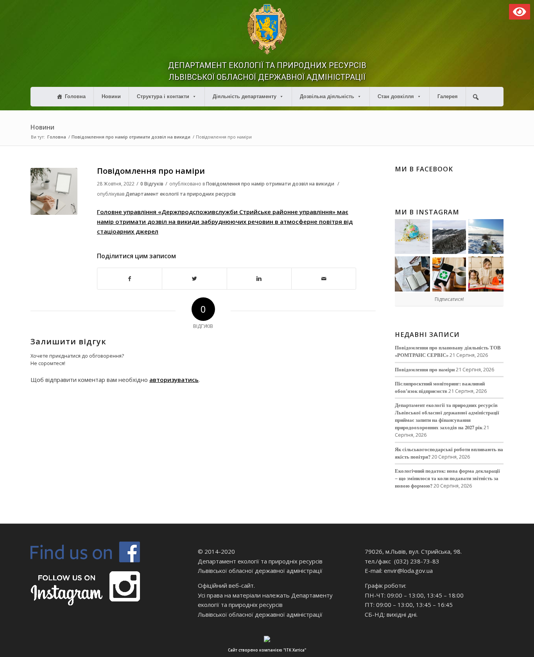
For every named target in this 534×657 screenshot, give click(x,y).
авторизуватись (174, 379)
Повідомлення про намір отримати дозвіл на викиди (131, 137)
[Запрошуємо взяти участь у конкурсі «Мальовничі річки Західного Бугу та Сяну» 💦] (486, 274)
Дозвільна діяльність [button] (327, 96)
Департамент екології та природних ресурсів (180, 194)
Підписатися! (449, 299)
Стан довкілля (396, 96)
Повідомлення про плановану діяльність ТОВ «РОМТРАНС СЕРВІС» (448, 351)
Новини (111, 96)
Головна (75, 96)
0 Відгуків (151, 183)
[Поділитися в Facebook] (129, 279)
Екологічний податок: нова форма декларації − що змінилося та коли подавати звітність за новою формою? (447, 478)
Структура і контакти (163, 96)
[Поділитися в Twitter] (194, 279)
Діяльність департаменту (244, 96)
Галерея (447, 96)
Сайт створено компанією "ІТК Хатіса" (267, 650)
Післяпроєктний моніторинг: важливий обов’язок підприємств (440, 387)
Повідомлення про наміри (151, 171)
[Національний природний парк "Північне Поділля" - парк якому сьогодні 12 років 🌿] (486, 236)
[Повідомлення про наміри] (53, 191)
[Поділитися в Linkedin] (259, 279)
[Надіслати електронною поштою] (324, 279)
